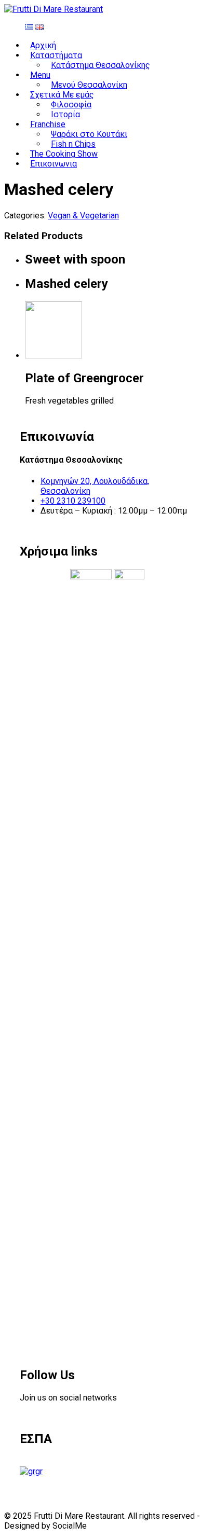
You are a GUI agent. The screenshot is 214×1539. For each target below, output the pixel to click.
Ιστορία (65, 114)
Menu (40, 75)
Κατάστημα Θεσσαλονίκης (100, 65)
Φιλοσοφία (71, 104)
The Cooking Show (64, 154)
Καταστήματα (56, 55)
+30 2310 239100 (73, 501)
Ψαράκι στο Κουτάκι (89, 134)
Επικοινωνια (53, 164)
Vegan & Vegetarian (83, 215)
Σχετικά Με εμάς (62, 95)
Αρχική (43, 45)
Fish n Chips (73, 144)
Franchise (47, 124)
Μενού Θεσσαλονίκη (89, 85)
